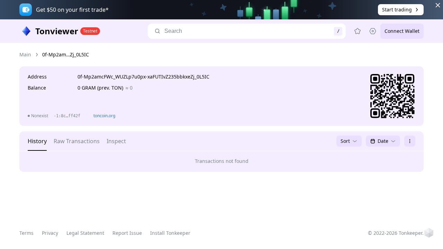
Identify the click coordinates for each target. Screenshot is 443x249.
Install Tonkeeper (170, 233)
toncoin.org (104, 116)
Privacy (50, 233)
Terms (26, 233)
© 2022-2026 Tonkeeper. (396, 233)
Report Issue (127, 233)
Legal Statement (85, 233)
